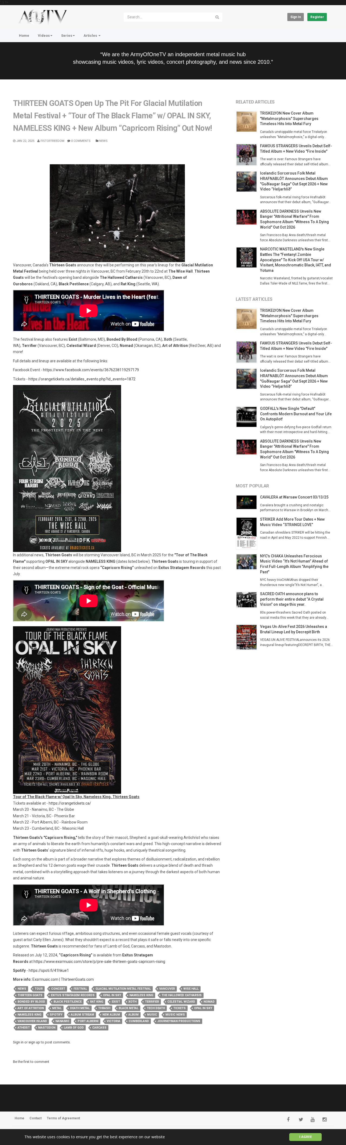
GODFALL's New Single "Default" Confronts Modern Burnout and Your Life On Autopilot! (296, 413)
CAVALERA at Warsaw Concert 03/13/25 (294, 497)
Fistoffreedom (52, 141)
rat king (96, 1001)
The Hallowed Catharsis (182, 995)
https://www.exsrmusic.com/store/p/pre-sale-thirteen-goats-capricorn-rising (99, 961)
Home (24, 36)
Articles (91, 36)
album (133, 1014)
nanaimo (62, 1021)
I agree (305, 1136)
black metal (128, 1008)
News (103, 141)
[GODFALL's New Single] (248, 417)
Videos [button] (44, 36)
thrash (104, 1008)
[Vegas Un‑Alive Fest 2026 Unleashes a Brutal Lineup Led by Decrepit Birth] (248, 637)
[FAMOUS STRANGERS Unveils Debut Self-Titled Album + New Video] (248, 154)
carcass (99, 1027)
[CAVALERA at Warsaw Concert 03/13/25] (248, 502)
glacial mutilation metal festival (123, 988)
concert (58, 988)
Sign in (295, 17)
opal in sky (203, 1008)
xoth (132, 1001)
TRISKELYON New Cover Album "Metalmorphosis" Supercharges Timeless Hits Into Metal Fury (289, 118)
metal (57, 1008)
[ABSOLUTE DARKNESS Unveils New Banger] (248, 217)
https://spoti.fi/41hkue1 (49, 970)
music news (175, 1014)
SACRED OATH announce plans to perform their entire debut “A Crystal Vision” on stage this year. (292, 599)
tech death (156, 1008)
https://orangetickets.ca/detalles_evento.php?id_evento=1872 (81, 379)
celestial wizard (181, 1001)
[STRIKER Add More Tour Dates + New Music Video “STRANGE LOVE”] (248, 533)
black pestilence (68, 1001)
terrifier (152, 1001)
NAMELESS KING (141, 995)
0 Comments (80, 141)
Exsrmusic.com (45, 979)
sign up (34, 1042)
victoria (113, 1021)
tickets (179, 1008)
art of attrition (31, 1008)
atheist (24, 1027)
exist (116, 1001)
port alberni (88, 1021)
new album (111, 1014)
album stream (82, 1014)
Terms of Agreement (63, 1118)
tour (39, 988)
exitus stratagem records (73, 995)
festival (80, 988)
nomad (209, 1001)
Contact (35, 1118)
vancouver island (32, 1021)
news (22, 988)
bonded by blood (31, 1001)
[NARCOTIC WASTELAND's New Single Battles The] (248, 257)
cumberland (139, 1021)
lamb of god (74, 1027)
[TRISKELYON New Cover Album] (248, 121)
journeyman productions (178, 1021)
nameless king (29, 1014)
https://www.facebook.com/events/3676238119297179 (91, 370)
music (152, 1014)
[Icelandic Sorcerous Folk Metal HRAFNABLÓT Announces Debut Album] (248, 181)
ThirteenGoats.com (77, 979)
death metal (80, 1008)
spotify (56, 1014)
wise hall (191, 988)
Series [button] (66, 36)
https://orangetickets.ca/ (70, 803)
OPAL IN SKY (112, 995)
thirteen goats (30, 995)
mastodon (46, 1027)
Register (317, 17)
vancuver (167, 988)
